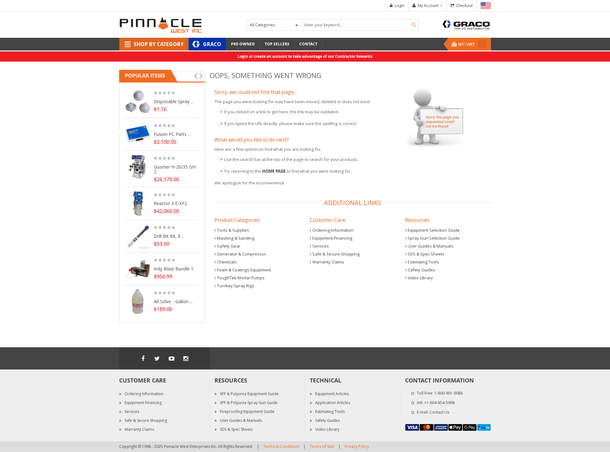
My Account (428, 5)
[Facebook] (143, 358)
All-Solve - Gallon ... (173, 301)
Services (320, 246)
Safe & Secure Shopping (335, 254)
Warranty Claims (327, 262)
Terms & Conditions (281, 446)
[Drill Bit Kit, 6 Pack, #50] (138, 236)
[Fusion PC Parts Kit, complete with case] (138, 134)
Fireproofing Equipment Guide (247, 411)
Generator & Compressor (241, 254)
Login (399, 5)
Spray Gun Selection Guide (433, 238)
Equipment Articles (332, 393)
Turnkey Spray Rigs (235, 286)
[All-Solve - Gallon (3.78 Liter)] (138, 301)
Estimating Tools (423, 262)
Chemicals (226, 262)
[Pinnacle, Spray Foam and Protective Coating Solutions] (160, 24)
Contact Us (439, 412)
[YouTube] (171, 358)
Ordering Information (332, 230)
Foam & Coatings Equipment (243, 270)
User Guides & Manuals (430, 246)
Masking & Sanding (235, 238)
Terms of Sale (322, 446)
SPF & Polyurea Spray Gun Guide (249, 402)
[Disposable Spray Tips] (138, 101)
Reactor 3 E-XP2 (170, 203)
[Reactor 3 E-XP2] (138, 203)
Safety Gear (228, 246)
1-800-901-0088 (448, 393)
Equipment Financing (331, 238)
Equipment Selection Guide (433, 230)
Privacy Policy (357, 446)
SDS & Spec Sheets (425, 254)
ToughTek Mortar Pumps (240, 278)
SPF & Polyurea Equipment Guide (249, 393)
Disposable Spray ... (173, 101)
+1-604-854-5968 (439, 402)
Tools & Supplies (232, 230)
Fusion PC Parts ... (172, 134)
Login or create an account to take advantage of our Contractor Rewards (305, 56)
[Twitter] (157, 358)
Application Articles (332, 402)
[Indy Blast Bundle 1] (138, 269)
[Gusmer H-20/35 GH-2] (138, 167)
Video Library (420, 278)
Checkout (464, 5)
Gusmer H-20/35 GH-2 (175, 169)
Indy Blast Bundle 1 (173, 268)
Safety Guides (421, 270)
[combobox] (360, 24)
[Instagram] (186, 358)
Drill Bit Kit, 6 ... (169, 236)
